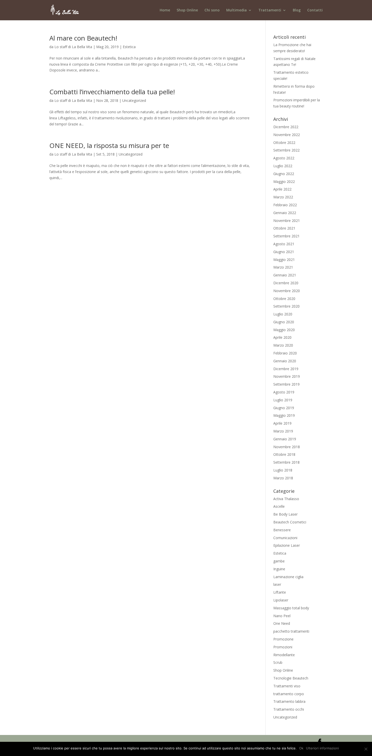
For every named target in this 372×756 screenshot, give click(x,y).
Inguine (279, 568)
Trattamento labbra (289, 701)
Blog (297, 10)
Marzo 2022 (283, 197)
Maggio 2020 (284, 329)
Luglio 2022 (282, 165)
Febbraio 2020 (285, 353)
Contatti (315, 10)
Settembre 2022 (286, 150)
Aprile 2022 (282, 189)
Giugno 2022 (283, 173)
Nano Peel (282, 615)
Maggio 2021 (284, 259)
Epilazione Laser (286, 545)
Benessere (282, 529)
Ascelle (279, 506)
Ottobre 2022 (284, 142)
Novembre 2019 (286, 376)
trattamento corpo (288, 693)
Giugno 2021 (283, 251)
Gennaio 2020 (284, 360)
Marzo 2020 (283, 345)
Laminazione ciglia (288, 576)
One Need (281, 623)
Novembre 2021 (286, 220)
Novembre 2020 (286, 290)
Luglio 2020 (282, 314)
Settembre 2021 (286, 236)
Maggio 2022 (284, 181)
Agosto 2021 (283, 243)
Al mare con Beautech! (83, 38)
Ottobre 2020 (284, 298)
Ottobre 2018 (284, 454)
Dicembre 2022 (285, 126)
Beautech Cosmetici (289, 522)
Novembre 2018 (286, 446)
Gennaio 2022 (284, 212)
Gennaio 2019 (284, 439)
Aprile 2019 (282, 423)
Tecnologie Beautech (290, 678)
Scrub (277, 662)
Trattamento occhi (288, 709)
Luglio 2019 (282, 400)
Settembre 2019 (286, 384)
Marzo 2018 (283, 478)
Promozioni (282, 647)
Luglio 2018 (282, 470)
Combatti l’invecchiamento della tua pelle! (112, 91)
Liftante (279, 592)
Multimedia (236, 10)
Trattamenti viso (286, 686)
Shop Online (187, 10)
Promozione (283, 639)
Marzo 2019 (283, 431)
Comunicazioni (285, 537)
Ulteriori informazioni (322, 748)
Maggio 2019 (284, 415)
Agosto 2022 (283, 158)
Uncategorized (134, 100)
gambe (279, 561)
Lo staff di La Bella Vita (73, 46)
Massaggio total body (291, 608)
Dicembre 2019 (285, 368)
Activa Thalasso (286, 498)
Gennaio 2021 (284, 275)
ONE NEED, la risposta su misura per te (109, 145)
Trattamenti (269, 10)
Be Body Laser (285, 514)
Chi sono (212, 10)
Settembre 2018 (286, 462)
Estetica (129, 46)
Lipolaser (280, 600)
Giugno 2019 (283, 407)
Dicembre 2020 (285, 282)
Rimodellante (284, 654)
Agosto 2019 (283, 392)
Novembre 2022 (286, 134)
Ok (301, 748)
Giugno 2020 (283, 321)
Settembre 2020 (286, 306)
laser (277, 584)
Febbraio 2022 (285, 204)
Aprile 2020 (282, 337)
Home (165, 10)
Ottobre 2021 (284, 228)
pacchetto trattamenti (291, 631)
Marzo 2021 (283, 267)
